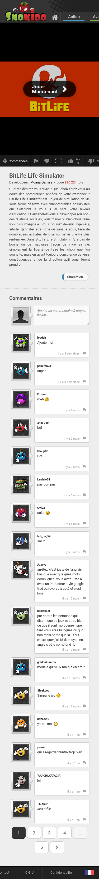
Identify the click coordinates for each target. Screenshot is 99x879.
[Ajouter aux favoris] (47, 161)
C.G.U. (29, 872)
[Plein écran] (58, 161)
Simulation (75, 277)
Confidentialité (61, 872)
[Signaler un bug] (36, 161)
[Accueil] (55, 17)
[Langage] (89, 873)
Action (74, 16)
